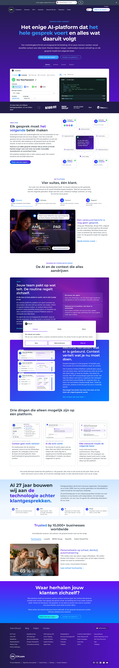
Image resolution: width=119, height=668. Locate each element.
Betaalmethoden (14, 642)
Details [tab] (60, 329)
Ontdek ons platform (70, 57)
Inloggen (106, 6)
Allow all (82, 343)
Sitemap (51, 662)
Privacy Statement (15, 662)
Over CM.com (15, 628)
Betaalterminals (31, 634)
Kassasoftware (98, 634)
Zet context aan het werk (73, 397)
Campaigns (63, 639)
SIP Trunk (12, 634)
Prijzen (69, 9)
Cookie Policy (43, 662)
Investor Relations (62, 662)
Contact (46, 628)
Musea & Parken (48, 639)
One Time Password (100, 639)
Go (81, 2)
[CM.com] (11, 9)
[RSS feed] (103, 663)
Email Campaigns (82, 639)
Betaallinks (13, 639)
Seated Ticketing (48, 642)
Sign (95, 642)
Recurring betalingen (33, 639)
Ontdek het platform (70, 617)
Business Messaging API (67, 637)
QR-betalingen (31, 637)
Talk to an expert (100, 10)
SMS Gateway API (49, 634)
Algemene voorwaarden (29, 662)
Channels (63, 642)
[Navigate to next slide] (108, 511)
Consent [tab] (35, 329)
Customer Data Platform (84, 634)
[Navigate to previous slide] (11, 511)
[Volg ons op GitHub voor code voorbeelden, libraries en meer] (93, 663)
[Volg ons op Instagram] (97, 663)
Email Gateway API (82, 637)
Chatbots (63, 644)
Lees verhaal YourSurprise (71, 568)
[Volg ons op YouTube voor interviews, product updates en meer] (107, 663)
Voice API (12, 637)
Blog (27, 628)
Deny (36, 343)
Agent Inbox (47, 644)
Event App (80, 642)
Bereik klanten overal (86, 241)
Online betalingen (15, 647)
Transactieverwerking (33, 644)
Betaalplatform (64, 634)
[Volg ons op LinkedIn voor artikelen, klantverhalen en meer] (100, 663)
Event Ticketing (48, 637)
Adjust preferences (59, 343)
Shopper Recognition (33, 642)
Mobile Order (13, 644)
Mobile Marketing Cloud (101, 637)
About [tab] (84, 329)
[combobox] (66, 2)
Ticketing (96, 644)
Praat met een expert (47, 57)
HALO (79, 644)
